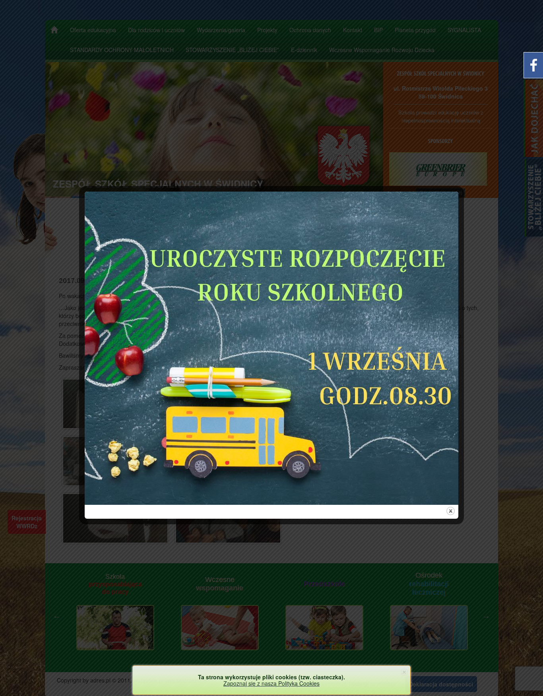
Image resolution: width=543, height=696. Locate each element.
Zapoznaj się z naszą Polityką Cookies (271, 683)
